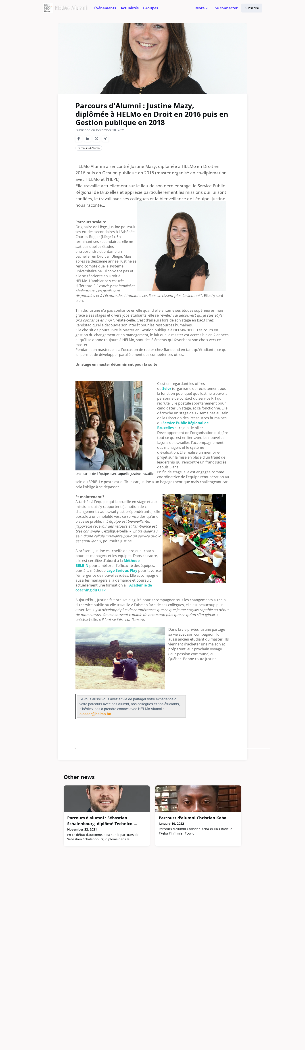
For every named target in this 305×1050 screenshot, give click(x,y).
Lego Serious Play (122, 570)
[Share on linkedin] (87, 139)
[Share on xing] (105, 139)
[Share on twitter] (96, 139)
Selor (167, 388)
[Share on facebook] (78, 139)
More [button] (202, 11)
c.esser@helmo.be (95, 714)
